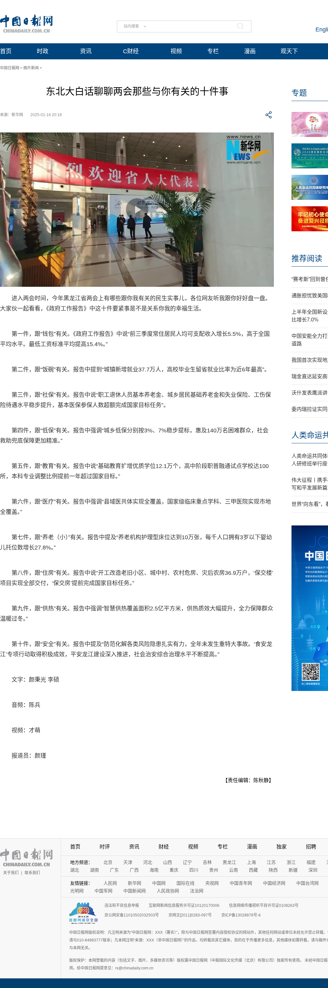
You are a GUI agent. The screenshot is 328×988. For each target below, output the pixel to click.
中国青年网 (241, 883)
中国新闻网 (134, 890)
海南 (154, 870)
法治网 (196, 890)
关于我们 (11, 873)
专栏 (213, 51)
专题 (299, 93)
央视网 (212, 883)
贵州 (213, 870)
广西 (134, 870)
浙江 (291, 862)
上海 (251, 862)
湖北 (74, 870)
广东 (114, 870)
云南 (233, 870)
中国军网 (103, 890)
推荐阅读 (306, 258)
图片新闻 (31, 68)
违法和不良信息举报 (121, 905)
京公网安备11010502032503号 (131, 915)
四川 (193, 870)
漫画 (250, 51)
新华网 (134, 883)
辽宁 (187, 862)
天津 (127, 862)
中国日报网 (9, 68)
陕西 (273, 870)
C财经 (131, 51)
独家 (281, 846)
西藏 (253, 870)
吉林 (207, 862)
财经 (164, 846)
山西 (167, 862)
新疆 (293, 870)
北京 (107, 862)
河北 (147, 862)
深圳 (312, 870)
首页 (6, 51)
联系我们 (32, 873)
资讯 (86, 51)
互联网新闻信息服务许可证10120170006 (184, 905)
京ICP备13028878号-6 (241, 915)
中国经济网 (274, 883)
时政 (42, 51)
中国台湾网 (307, 883)
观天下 (289, 51)
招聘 (311, 846)
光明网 (77, 890)
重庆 (173, 870)
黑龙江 (229, 862)
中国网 (159, 883)
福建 (311, 862)
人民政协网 (168, 890)
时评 (105, 846)
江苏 (271, 862)
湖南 (94, 870)
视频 (176, 51)
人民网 (110, 883)
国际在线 (185, 883)
